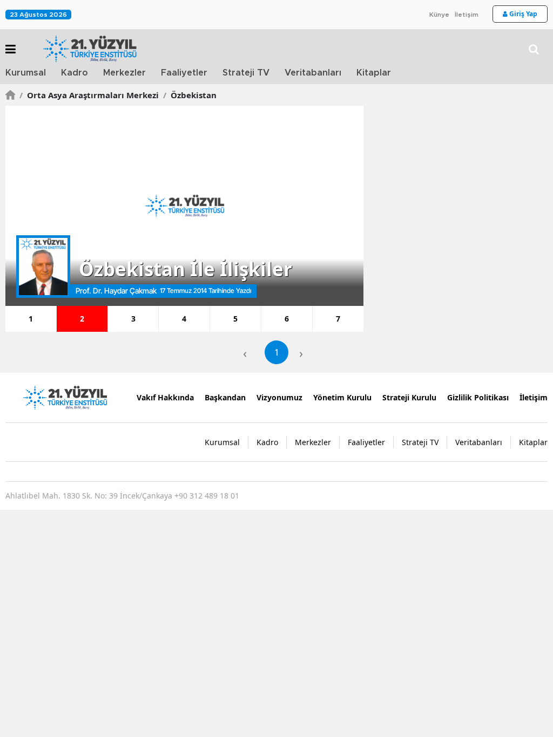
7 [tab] (338, 318)
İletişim (466, 14)
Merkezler (124, 73)
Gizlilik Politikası (478, 397)
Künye (439, 14)
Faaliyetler (184, 73)
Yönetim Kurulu (342, 397)
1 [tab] (31, 318)
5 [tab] (235, 318)
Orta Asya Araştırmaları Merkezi (89, 95)
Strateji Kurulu (409, 397)
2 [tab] (82, 318)
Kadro (74, 73)
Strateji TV (245, 73)
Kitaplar (373, 73)
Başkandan (225, 397)
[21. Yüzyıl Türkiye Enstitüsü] (64, 396)
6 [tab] (287, 318)
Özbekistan (190, 95)
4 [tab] (184, 318)
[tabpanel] (184, 206)
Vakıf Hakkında (165, 397)
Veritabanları (313, 73)
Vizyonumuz (279, 397)
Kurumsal (25, 73)
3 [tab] (133, 318)
